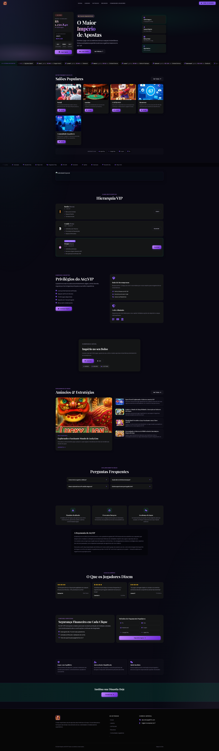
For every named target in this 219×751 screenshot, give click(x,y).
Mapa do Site (159, 746)
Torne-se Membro (208, 3)
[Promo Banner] (109, 176)
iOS (100, 361)
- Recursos (113, 730)
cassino (87, 3)
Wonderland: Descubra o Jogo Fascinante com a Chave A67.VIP (141, 421)
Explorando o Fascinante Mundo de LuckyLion (78, 438)
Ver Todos (156, 79)
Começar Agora (64, 309)
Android (89, 361)
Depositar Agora (139, 638)
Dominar (156, 247)
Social (80, 3)
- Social (112, 720)
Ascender (156, 228)
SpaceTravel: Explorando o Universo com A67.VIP (139, 399)
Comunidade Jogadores (117, 3)
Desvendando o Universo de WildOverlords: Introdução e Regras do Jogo (142, 432)
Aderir (157, 211)
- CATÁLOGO (113, 726)
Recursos (104, 3)
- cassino (112, 723)
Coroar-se (108, 694)
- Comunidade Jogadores (117, 733)
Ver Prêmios (98, 51)
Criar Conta (85, 51)
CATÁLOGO (95, 3)
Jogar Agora (64, 52)
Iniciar (62, 110)
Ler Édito (61, 447)
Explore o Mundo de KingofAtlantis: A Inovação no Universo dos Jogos (143, 410)
